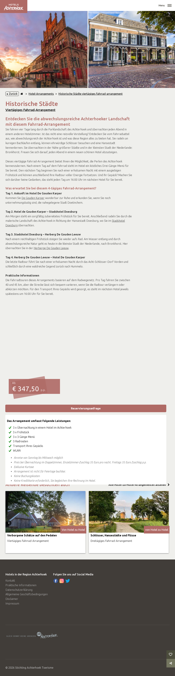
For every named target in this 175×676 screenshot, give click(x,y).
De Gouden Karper (33, 197)
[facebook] (55, 580)
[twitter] (67, 580)
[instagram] (61, 580)
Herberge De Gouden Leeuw (51, 248)
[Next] (168, 49)
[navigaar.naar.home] (22, 93)
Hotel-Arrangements (41, 93)
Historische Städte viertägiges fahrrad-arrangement (90, 93)
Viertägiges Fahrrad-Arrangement (30, 110)
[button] (169, 6)
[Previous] (6, 49)
